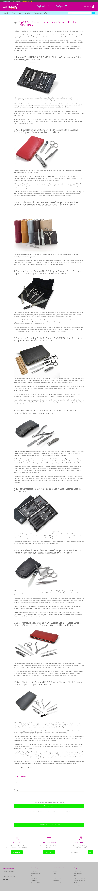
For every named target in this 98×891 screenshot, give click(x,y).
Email (50, 782)
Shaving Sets (34, 878)
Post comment (49, 806)
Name (15, 782)
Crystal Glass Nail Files (36, 882)
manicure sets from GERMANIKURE (29, 255)
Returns (54, 875)
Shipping (55, 873)
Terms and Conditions (57, 882)
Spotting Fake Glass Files (79, 880)
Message (16, 790)
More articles (77, 885)
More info (45, 8)
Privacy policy (56, 880)
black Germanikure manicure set (28, 312)
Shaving (28, 13)
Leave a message (26, 1)
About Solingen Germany (79, 882)
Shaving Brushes (34, 875)
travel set (26, 451)
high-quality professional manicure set (33, 752)
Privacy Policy (54, 811)
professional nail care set (42, 176)
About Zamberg (77, 871)
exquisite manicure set (23, 723)
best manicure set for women (33, 671)
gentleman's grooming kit (24, 386)
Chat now (16, 852)
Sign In (89, 7)
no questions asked (61, 8)
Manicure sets (34, 871)
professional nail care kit (21, 100)
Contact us (55, 871)
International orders (57, 878)
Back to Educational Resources (50, 825)
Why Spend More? (78, 873)
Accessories (37, 13)
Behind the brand (78, 875)
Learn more (49, 852)
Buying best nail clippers (79, 878)
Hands (6, 13)
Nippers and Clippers (36, 873)
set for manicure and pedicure (38, 534)
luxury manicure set (22, 591)
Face (20, 13)
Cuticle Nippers (34, 880)
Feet (13, 13)
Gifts (45, 13)
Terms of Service (63, 811)
